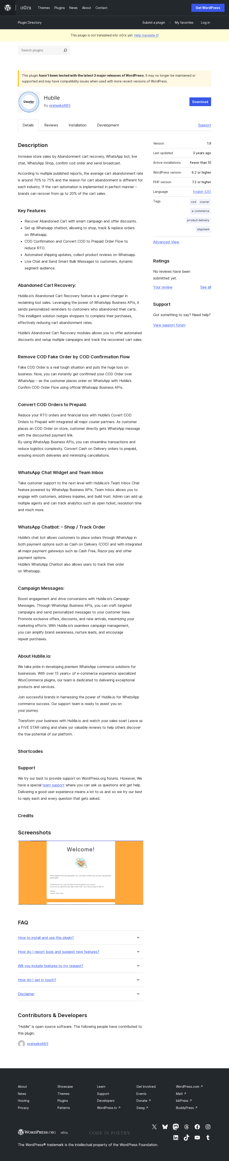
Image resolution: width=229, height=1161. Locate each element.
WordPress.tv (109, 1108)
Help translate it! (146, 35)
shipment (203, 229)
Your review (162, 287)
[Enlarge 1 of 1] (137, 846)
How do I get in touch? (37, 980)
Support (204, 125)
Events (141, 1094)
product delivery (198, 220)
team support (53, 785)
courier (204, 202)
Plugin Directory (30, 22)
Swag (142, 1108)
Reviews (51, 125)
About (22, 1086)
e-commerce (200, 211)
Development (108, 125)
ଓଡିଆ (64, 1132)
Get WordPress (208, 8)
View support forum (169, 325)
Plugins (62, 1100)
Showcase (65, 1086)
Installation (78, 125)
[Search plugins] (65, 50)
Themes (63, 1094)
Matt (181, 1094)
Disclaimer (26, 994)
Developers (105, 1100)
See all (205, 287)
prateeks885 (59, 105)
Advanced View (166, 242)
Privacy (23, 1108)
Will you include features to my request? (50, 966)
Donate (143, 1100)
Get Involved (146, 1086)
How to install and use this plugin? (46, 938)
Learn (101, 1086)
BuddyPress (187, 1108)
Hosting (23, 1100)
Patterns (63, 1108)
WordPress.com (189, 1086)
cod (193, 202)
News (22, 1094)
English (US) (202, 191)
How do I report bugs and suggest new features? (58, 952)
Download (200, 102)
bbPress (184, 1100)
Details (28, 125)
